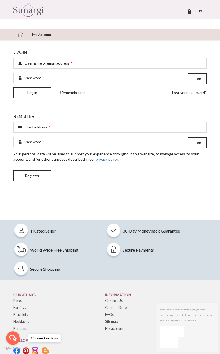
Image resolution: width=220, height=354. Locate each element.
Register (32, 175)
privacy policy (107, 159)
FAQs (109, 314)
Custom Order (116, 307)
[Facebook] (16, 350)
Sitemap (111, 321)
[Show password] (197, 78)
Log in (32, 92)
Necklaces (21, 321)
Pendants (20, 328)
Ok (172, 331)
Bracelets (20, 314)
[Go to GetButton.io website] (12, 348)
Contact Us (114, 300)
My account (114, 328)
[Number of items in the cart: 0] (200, 11)
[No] (169, 342)
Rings (17, 300)
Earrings (19, 307)
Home (22, 34)
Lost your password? (189, 92)
